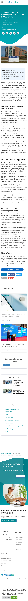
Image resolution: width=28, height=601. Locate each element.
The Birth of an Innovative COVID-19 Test (13, 72)
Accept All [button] (14, 597)
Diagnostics (9, 22)
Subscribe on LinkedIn (12, 269)
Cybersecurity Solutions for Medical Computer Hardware (18, 391)
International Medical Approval (14, 426)
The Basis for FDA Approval (10, 74)
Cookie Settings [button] (6, 597)
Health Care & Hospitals (12, 420)
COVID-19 (5, 281)
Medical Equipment (10, 429)
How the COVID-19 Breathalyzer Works (13, 76)
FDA (10, 281)
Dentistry (7, 414)
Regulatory (15, 22)
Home (2, 453)
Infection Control (9, 423)
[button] (2, 2)
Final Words (6, 78)
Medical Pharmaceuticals (12, 432)
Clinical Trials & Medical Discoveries (12, 410)
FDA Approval (9, 417)
